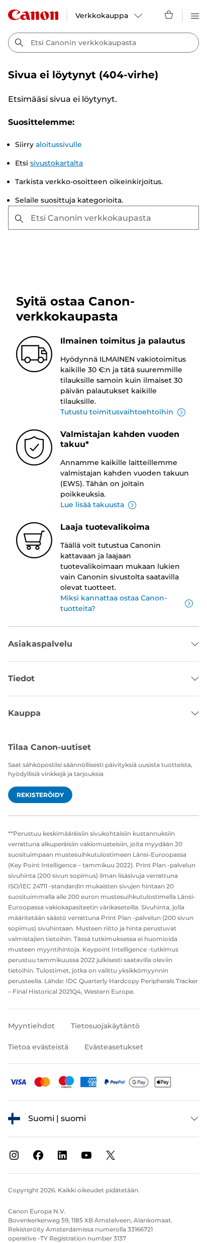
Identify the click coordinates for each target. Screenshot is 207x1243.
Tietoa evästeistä (38, 1046)
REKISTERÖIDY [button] (40, 795)
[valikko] (195, 15)
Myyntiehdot (31, 1025)
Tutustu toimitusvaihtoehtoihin (116, 411)
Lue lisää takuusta (92, 504)
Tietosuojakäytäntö (105, 1025)
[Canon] (33, 15)
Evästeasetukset (113, 1046)
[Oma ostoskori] (169, 15)
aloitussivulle (59, 144)
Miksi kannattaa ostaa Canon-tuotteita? (113, 603)
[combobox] (103, 43)
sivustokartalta (56, 163)
